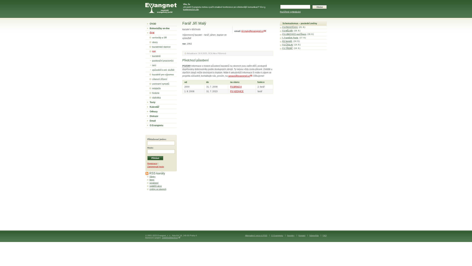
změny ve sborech (158, 189)
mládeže (156, 88)
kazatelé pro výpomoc (163, 74)
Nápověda (314, 235)
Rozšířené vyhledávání (290, 12)
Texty (152, 102)
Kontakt (302, 235)
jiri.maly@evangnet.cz (252, 31)
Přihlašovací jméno (156, 139)
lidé (154, 51)
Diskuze (154, 116)
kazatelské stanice (161, 47)
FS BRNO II (236, 87)
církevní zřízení (159, 79)
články (152, 176)
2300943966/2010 (170, 238)
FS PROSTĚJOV (290, 27)
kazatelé (156, 56)
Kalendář (154, 107)
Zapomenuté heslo (155, 167)
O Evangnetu (156, 125)
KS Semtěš (287, 41)
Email (153, 121)
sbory (155, 42)
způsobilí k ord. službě (163, 70)
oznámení (154, 183)
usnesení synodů (160, 84)
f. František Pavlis (290, 38)
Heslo (150, 148)
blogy (152, 180)
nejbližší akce (156, 186)
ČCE (152, 33)
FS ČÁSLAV (287, 45)
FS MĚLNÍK (287, 31)
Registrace (152, 163)
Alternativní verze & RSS (256, 235)
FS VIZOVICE (237, 91)
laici (154, 65)
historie (155, 93)
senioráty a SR (159, 37)
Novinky (290, 235)
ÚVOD (153, 24)
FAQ (325, 235)
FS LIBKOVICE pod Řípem (294, 34)
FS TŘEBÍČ (287, 48)
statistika (156, 97)
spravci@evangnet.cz (239, 76)
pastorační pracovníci (162, 60)
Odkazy (154, 111)
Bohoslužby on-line (160, 28)
